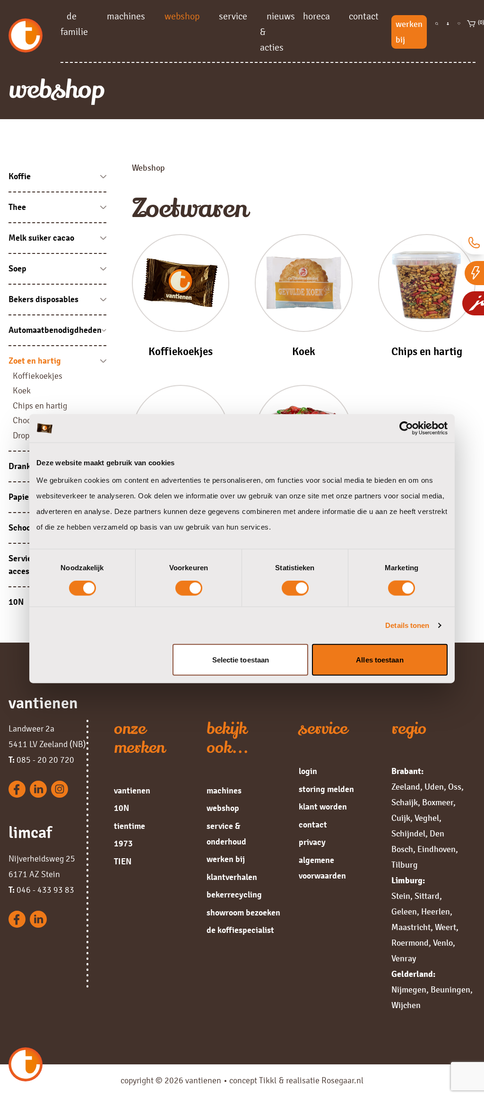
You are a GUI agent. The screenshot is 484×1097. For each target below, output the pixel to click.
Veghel (427, 818)
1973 (123, 843)
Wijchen (406, 1005)
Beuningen (450, 989)
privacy (312, 842)
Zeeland (405, 787)
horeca (316, 16)
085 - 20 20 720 (41, 760)
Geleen (404, 911)
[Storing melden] (474, 273)
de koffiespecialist (240, 930)
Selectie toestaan (240, 659)
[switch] (188, 588)
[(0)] (471, 32)
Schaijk (404, 802)
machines (126, 16)
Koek (22, 390)
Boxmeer (437, 802)
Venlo (443, 943)
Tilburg (404, 865)
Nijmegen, (410, 989)
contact (364, 16)
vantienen (132, 790)
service (233, 16)
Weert (445, 927)
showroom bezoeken (243, 912)
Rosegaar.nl (342, 1080)
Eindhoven (436, 849)
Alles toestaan (379, 659)
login (308, 771)
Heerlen (435, 911)
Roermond (410, 943)
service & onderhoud (226, 834)
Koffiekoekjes (37, 376)
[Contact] (473, 242)
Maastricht (411, 927)
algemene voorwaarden (322, 868)
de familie (74, 23)
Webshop (148, 168)
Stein (400, 896)
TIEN (122, 861)
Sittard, (428, 896)
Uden (434, 787)
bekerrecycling (234, 894)
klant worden (323, 806)
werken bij (409, 32)
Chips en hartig (40, 405)
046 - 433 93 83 (41, 890)
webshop (182, 16)
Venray (403, 958)
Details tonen (407, 625)
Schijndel (408, 833)
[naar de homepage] (34, 35)
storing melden (326, 789)
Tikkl (268, 1080)
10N (121, 808)
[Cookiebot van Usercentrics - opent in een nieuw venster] (406, 428)
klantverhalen (232, 877)
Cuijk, (402, 818)
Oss (454, 787)
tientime (129, 826)
